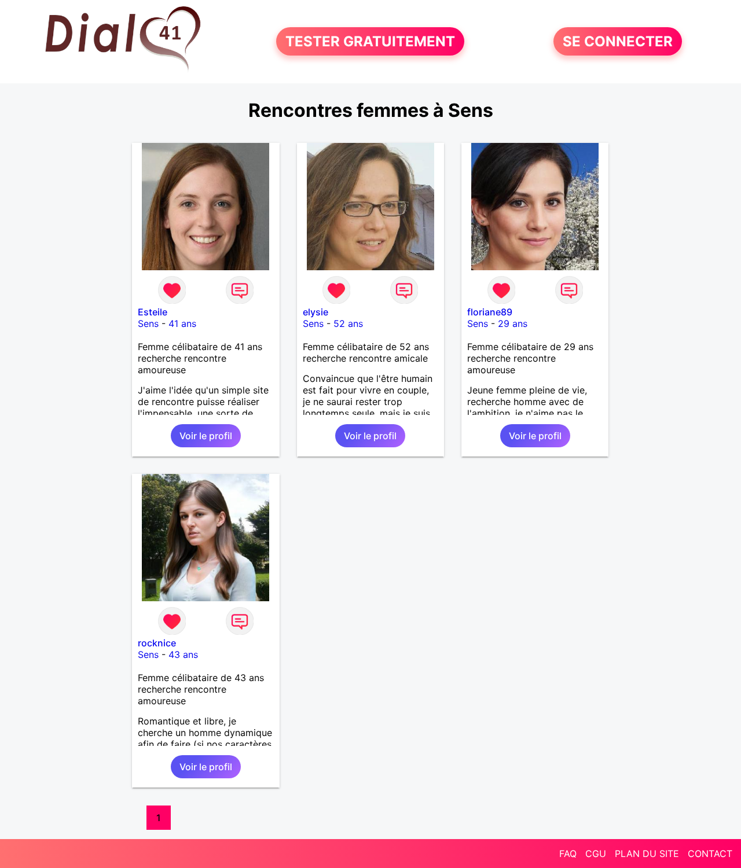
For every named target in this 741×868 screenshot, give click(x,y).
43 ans (183, 654)
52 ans (348, 323)
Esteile (152, 312)
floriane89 (489, 312)
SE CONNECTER (618, 41)
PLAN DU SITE (647, 853)
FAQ (568, 853)
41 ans (182, 323)
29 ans (512, 323)
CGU (595, 853)
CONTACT (710, 853)
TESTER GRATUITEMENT (370, 41)
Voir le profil (205, 436)
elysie (315, 312)
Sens (148, 323)
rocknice (157, 643)
